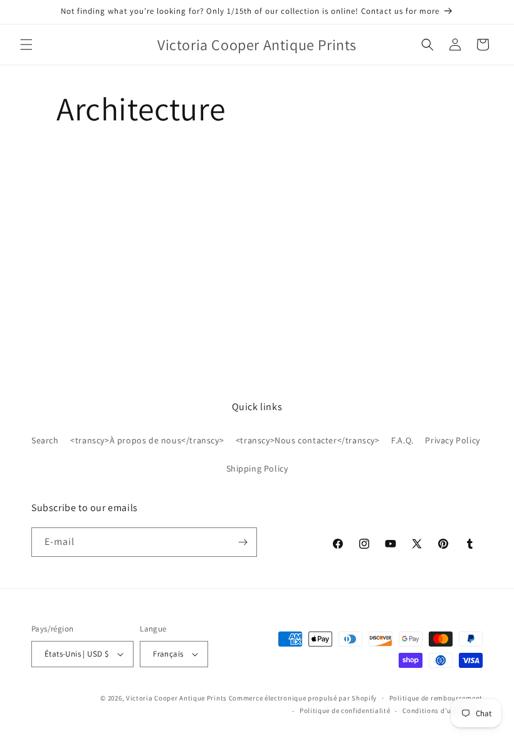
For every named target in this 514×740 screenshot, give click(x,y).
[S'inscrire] (242, 542)
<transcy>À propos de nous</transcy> (147, 440)
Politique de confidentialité (345, 710)
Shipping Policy (257, 468)
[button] (26, 44)
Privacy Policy (452, 440)
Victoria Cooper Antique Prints (176, 698)
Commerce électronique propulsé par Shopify (303, 698)
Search (45, 440)
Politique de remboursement (436, 698)
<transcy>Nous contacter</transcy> (308, 440)
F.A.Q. (402, 440)
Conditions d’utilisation (442, 710)
